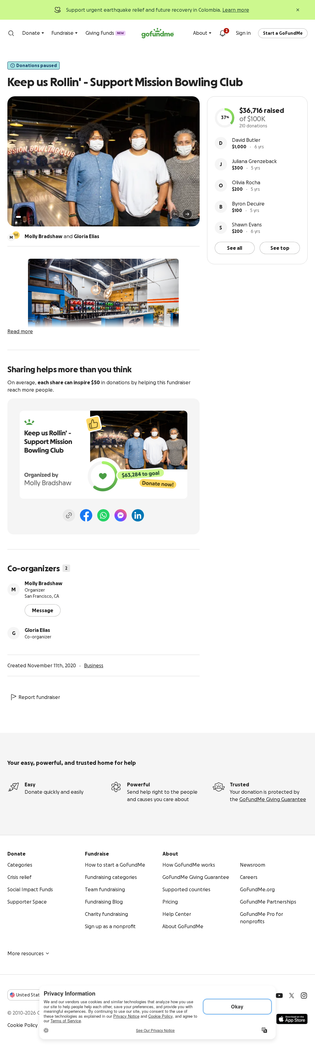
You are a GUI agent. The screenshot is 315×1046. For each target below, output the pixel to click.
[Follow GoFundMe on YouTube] (279, 995)
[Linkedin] (138, 515)
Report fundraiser (39, 697)
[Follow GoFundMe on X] (291, 995)
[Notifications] (222, 33)
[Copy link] (69, 515)
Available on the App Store (292, 1019)
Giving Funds (105, 33)
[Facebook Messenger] (120, 515)
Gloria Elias (37, 630)
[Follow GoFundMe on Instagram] (304, 995)
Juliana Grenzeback (254, 161)
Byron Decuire (248, 203)
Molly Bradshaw (43, 583)
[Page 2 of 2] (24, 217)
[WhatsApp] (103, 515)
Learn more (235, 10)
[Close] (298, 10)
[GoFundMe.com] (158, 33)
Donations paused (36, 65)
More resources (25, 953)
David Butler (246, 140)
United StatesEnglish (39, 994)
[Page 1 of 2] (18, 217)
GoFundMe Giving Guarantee (272, 799)
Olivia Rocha (246, 182)
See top (279, 248)
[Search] (11, 33)
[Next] (187, 214)
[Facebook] (86, 515)
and (62, 236)
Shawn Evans (247, 224)
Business (93, 665)
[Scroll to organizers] (16, 235)
